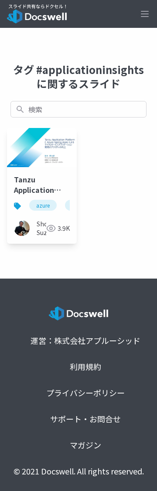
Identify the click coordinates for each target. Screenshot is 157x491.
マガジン (85, 445)
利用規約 (85, 366)
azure (43, 205)
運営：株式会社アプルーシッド (85, 340)
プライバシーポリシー (85, 392)
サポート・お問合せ (85, 418)
